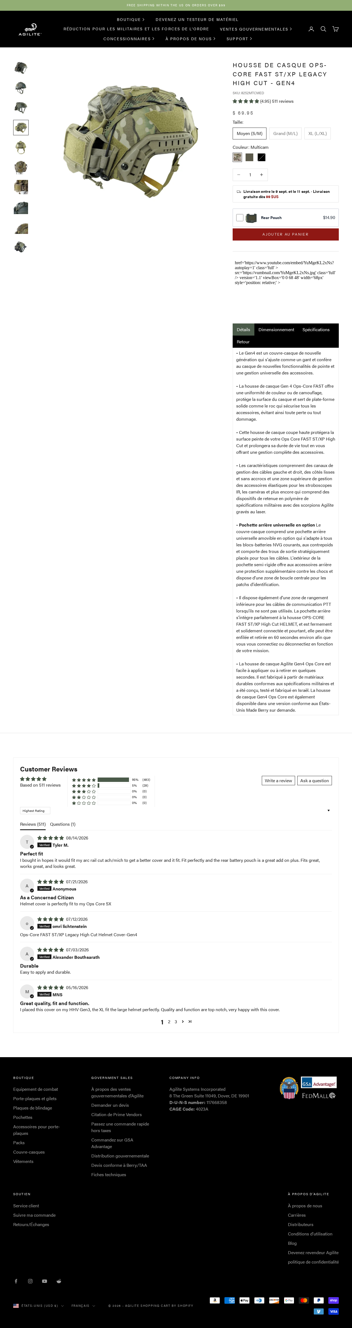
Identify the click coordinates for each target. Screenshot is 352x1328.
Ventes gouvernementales (254, 28)
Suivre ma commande (34, 1215)
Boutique (129, 19)
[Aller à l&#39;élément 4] (21, 127)
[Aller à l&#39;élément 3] (21, 107)
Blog (292, 1243)
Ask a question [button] (314, 780)
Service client (26, 1205)
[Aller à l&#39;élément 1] (21, 68)
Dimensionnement (276, 329)
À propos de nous (189, 38)
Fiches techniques (108, 1174)
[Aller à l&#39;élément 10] (21, 246)
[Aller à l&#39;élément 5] (21, 147)
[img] (51, 838)
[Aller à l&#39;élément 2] (21, 88)
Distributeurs (301, 1224)
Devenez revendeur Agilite (313, 1252)
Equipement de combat (35, 1089)
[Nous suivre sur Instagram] (30, 1281)
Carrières (297, 1215)
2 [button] (169, 1021)
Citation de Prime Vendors (116, 1114)
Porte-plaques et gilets (35, 1098)
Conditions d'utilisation (310, 1233)
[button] (246, 101)
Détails (243, 329)
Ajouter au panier (285, 234)
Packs (19, 1142)
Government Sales (112, 1077)
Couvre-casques (29, 1152)
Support (237, 38)
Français (81, 1305)
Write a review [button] (278, 780)
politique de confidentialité (313, 1262)
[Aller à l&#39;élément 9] (21, 226)
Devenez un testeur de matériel (197, 19)
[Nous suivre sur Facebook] (16, 1281)
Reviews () (33, 824)
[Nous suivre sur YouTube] (44, 1281)
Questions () (62, 824)
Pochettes (22, 1117)
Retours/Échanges (31, 1224)
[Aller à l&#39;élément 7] (21, 187)
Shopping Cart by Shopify (167, 1305)
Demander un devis (110, 1105)
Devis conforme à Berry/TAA (119, 1165)
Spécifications (316, 329)
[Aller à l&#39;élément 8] (21, 207)
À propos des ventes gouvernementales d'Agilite (117, 1092)
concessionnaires (127, 38)
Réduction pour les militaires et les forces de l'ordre (136, 28)
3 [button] (176, 1021)
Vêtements (23, 1161)
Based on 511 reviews (40, 785)
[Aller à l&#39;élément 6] (21, 167)
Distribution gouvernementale (120, 1155)
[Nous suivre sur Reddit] (59, 1281)
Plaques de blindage (32, 1108)
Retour (243, 341)
